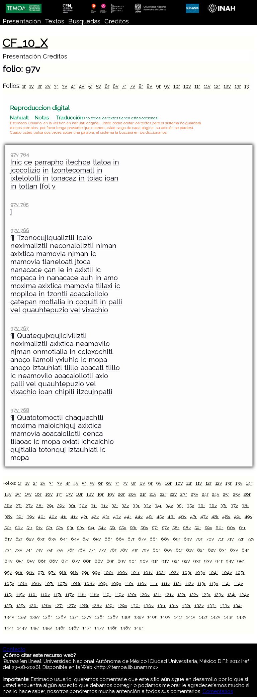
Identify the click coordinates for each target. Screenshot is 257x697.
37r (223, 505)
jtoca (82, 262)
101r (135, 572)
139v (139, 616)
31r (94, 505)
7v (132, 86)
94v (230, 561)
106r (22, 583)
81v (189, 550)
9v (167, 86)
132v (199, 605)
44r (127, 516)
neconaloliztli (72, 246)
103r (187, 572)
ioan (111, 178)
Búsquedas (84, 21)
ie (61, 270)
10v (187, 86)
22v (173, 494)
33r (136, 505)
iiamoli (43, 360)
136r (47, 616)
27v (29, 505)
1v (31, 86)
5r (90, 86)
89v (121, 561)
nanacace (26, 270)
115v (20, 594)
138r (99, 616)
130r (135, 605)
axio (101, 376)
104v (227, 572)
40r (41, 516)
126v (46, 605)
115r (8, 594)
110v (142, 583)
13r (238, 86)
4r (73, 86)
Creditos (55, 56)
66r (108, 539)
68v (165, 539)
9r (158, 86)
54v (102, 527)
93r (196, 561)
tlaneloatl (57, 262)
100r (108, 572)
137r (74, 616)
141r (178, 616)
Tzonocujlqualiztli (45, 238)
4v (81, 86)
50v (19, 527)
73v (18, 550)
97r (41, 572)
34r (158, 505)
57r (155, 527)
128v (97, 605)
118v (94, 594)
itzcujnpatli (94, 392)
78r (112, 550)
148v (125, 627)
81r (179, 550)
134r (237, 605)
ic (93, 254)
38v (8, 516)
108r (76, 583)
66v (120, 539)
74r (29, 550)
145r (34, 627)
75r (49, 550)
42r (84, 516)
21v (153, 494)
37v (234, 505)
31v (104, 505)
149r (138, 627)
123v (219, 594)
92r (175, 561)
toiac (94, 178)
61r (242, 527)
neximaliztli (29, 246)
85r (19, 561)
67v (142, 539)
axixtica (22, 254)
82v (212, 550)
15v (28, 494)
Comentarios (217, 691)
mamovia (51, 254)
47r (193, 516)
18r (79, 494)
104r (213, 572)
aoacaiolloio (89, 294)
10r (176, 86)
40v (53, 516)
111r (154, 583)
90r (132, 561)
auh (87, 278)
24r (205, 494)
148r (112, 627)
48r (215, 516)
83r (222, 550)
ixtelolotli (25, 178)
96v (30, 572)
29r (50, 505)
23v (194, 494)
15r (18, 494)
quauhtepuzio (45, 310)
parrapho (49, 162)
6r (107, 86)
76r (70, 550)
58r (175, 527)
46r (171, 516)
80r (156, 550)
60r (219, 527)
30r (72, 505)
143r (228, 616)
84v (8, 561)
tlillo (71, 368)
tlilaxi (104, 286)
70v (210, 539)
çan (50, 270)
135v (34, 616)
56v (144, 527)
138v (113, 616)
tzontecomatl (72, 170)
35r (179, 505)
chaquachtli (84, 418)
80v (168, 550)
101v (148, 572)
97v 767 (19, 328)
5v (98, 86)
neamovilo (93, 344)
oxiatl (70, 442)
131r (161, 605)
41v (74, 516)
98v (74, 572)
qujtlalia (23, 450)
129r (109, 605)
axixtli (84, 270)
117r (58, 594)
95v (8, 572)
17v (69, 494)
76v (81, 550)
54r (91, 527)
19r (100, 494)
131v (173, 605)
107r (49, 583)
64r (63, 539)
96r (19, 572)
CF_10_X (25, 42)
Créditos (116, 21)
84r (245, 550)
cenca (93, 434)
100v (122, 572)
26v (8, 505)
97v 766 (19, 230)
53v (80, 527)
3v (64, 86)
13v (248, 86)
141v (190, 616)
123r (206, 594)
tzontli (57, 294)
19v (110, 494)
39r (19, 516)
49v (248, 516)
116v (45, 594)
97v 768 (19, 410)
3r (56, 86)
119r (107, 594)
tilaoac (20, 442)
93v (208, 561)
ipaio (84, 238)
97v (52, 572)
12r (217, 86)
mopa (98, 360)
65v (97, 539)
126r (33, 605)
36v (213, 505)
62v (30, 539)
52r (49, 527)
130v (149, 605)
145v (47, 627)
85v (30, 561)
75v (59, 550)
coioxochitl (95, 352)
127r (59, 605)
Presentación (22, 21)
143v (241, 616)
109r (102, 583)
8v (149, 86)
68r (153, 539)
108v (89, 583)
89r (110, 561)
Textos (54, 21)
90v (144, 561)
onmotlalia (50, 352)
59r (197, 527)
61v (8, 539)
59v (208, 527)
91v (165, 561)
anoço (20, 360)
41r (64, 516)
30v (83, 505)
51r (29, 527)
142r (203, 616)
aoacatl (92, 368)
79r (134, 550)
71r (221, 539)
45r (149, 516)
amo (111, 278)
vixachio (95, 310)
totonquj (52, 450)
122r (181, 594)
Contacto (14, 649)
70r (198, 539)
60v (231, 527)
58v (187, 527)
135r (22, 616)
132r (186, 605)
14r (249, 483)
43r (105, 516)
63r (41, 539)
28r (39, 505)
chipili (64, 392)
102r (160, 572)
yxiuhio (67, 360)
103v (200, 572)
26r (247, 494)
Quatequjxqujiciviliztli (52, 336)
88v (98, 561)
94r (219, 561)
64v (75, 539)
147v (99, 627)
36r (201, 505)
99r (85, 572)
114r (226, 583)
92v (186, 561)
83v (234, 550)
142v (215, 616)
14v (7, 494)
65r (85, 539)
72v (250, 539)
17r (59, 494)
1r (24, 86)
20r (121, 494)
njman (78, 254)
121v (169, 594)
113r (201, 583)
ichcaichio (97, 442)
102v (174, 572)
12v (227, 86)
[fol (45, 186)
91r (155, 561)
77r (92, 550)
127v (71, 605)
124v (244, 594)
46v (182, 516)
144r (8, 627)
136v (61, 616)
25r (226, 494)
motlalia (52, 302)
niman (106, 246)
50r (7, 527)
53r (70, 527)
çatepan (23, 302)
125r (8, 605)
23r (183, 494)
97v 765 (19, 204)
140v (165, 616)
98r (63, 572)
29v (61, 505)
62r (18, 539)
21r (143, 494)
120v (145, 594)
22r (163, 494)
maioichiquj (57, 426)
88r (87, 561)
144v (22, 627)
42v (95, 516)
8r (141, 86)
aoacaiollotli (74, 376)
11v (207, 86)
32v (125, 505)
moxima (23, 286)
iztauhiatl (47, 368)
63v (52, 539)
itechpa (78, 162)
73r (7, 550)
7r (124, 86)
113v (213, 583)
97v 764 (19, 154)
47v (204, 516)
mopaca (23, 278)
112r (177, 583)
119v (119, 594)
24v (215, 494)
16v (49, 494)
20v (132, 494)
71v (230, 539)
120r (132, 594)
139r (126, 616)
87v (76, 561)
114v (238, 583)
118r (82, 594)
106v (36, 583)
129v (122, 605)
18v (90, 494)
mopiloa (23, 294)
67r (131, 539)
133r (211, 605)
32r (114, 505)
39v (30, 516)
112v (189, 583)
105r (240, 572)
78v (123, 550)
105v (9, 583)
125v (20, 605)
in (116, 162)
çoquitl (87, 302)
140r (152, 616)
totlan (28, 186)
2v (48, 86)
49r (237, 516)
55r (112, 527)
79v (145, 550)
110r (129, 583)
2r (39, 86)
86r (42, 561)
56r (133, 527)
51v (39, 527)
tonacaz (63, 178)
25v (236, 494)
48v (226, 516)
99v (96, 572)
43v (117, 516)
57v (165, 527)
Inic (16, 162)
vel (15, 310)
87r (64, 561)
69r (176, 539)
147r (86, 627)
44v (139, 516)
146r (60, 627)
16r (38, 494)
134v (9, 616)
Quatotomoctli (40, 418)
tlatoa (102, 162)
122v (193, 594)
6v (115, 86)
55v (122, 527)
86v (53, 561)
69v (188, 539)
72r (240, 539)
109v (116, 583)
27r (19, 505)
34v (169, 505)
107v (62, 583)
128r (84, 605)
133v (225, 605)
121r (157, 594)
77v (102, 550)
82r (200, 550)
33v (147, 505)
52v (59, 527)
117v (69, 594)
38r (245, 505)
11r (197, 86)
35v (190, 505)
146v (74, 627)
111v (165, 583)
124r (231, 594)
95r (240, 561)
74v (38, 550)
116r (32, 594)
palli (115, 302)
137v (86, 616)
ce (28, 162)
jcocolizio (25, 170)
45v (160, 516)
